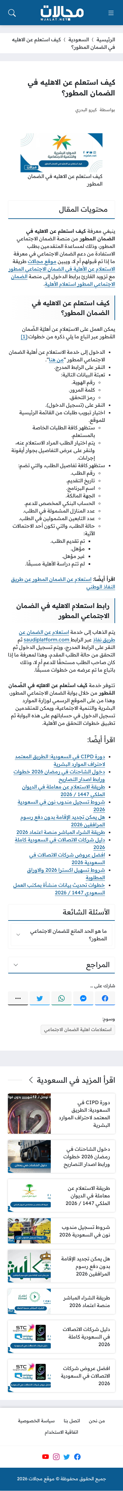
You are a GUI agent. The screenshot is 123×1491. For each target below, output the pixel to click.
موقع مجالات (42, 261)
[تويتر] (40, 998)
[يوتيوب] (45, 1456)
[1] (24, 336)
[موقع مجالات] (61, 13)
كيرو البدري (86, 109)
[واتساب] (61, 998)
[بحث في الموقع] (12, 12)
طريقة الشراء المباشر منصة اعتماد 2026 (60, 832)
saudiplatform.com (47, 639)
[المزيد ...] (18, 998)
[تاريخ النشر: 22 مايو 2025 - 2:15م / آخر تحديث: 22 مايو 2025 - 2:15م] (64, 109)
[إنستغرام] (56, 1456)
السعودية (78, 39)
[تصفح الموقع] (111, 12)
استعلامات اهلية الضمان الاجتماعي (78, 1029)
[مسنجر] (83, 998)
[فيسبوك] (105, 998)
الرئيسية (106, 39)
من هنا (56, 359)
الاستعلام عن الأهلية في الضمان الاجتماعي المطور (62, 269)
